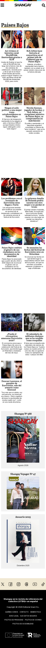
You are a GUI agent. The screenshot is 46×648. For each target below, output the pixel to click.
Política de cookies (33, 620)
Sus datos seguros (28, 616)
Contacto (24, 612)
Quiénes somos (11, 612)
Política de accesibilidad (23, 624)
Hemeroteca (35, 612)
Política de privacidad (13, 620)
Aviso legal (14, 616)
